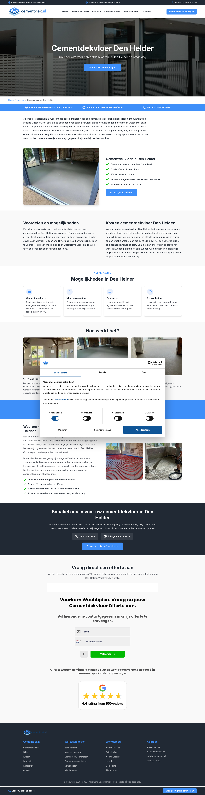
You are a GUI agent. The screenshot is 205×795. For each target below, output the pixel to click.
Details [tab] (102, 372)
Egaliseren (28, 765)
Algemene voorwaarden (100, 782)
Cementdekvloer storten (76, 756)
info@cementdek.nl (119, 536)
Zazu (139, 782)
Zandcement (71, 747)
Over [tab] (144, 372)
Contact (147, 11)
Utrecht (109, 761)
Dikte (25, 752)
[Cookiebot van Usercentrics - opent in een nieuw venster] (150, 363)
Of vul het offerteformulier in (102, 546)
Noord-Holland (113, 747)
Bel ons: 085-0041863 (158, 107)
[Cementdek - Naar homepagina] (27, 11)
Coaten (26, 770)
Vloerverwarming (112, 11)
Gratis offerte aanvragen (181, 11)
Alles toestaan (142, 430)
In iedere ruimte (130, 11)
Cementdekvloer (79, 11)
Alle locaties (111, 770)
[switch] (87, 418)
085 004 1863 (87, 536)
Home (65, 11)
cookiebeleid (61, 399)
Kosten (26, 756)
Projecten (96, 11)
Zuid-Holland (112, 752)
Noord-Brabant (113, 756)
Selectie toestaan (102, 430)
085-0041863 (153, 760)
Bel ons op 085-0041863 (186, 2)
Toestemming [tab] (60, 373)
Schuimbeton (71, 765)
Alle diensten (71, 770)
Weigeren (62, 430)
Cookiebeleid (119, 782)
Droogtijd (27, 761)
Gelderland (111, 765)
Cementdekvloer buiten (76, 761)
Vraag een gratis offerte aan (180, 791)
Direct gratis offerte (121, 192)
